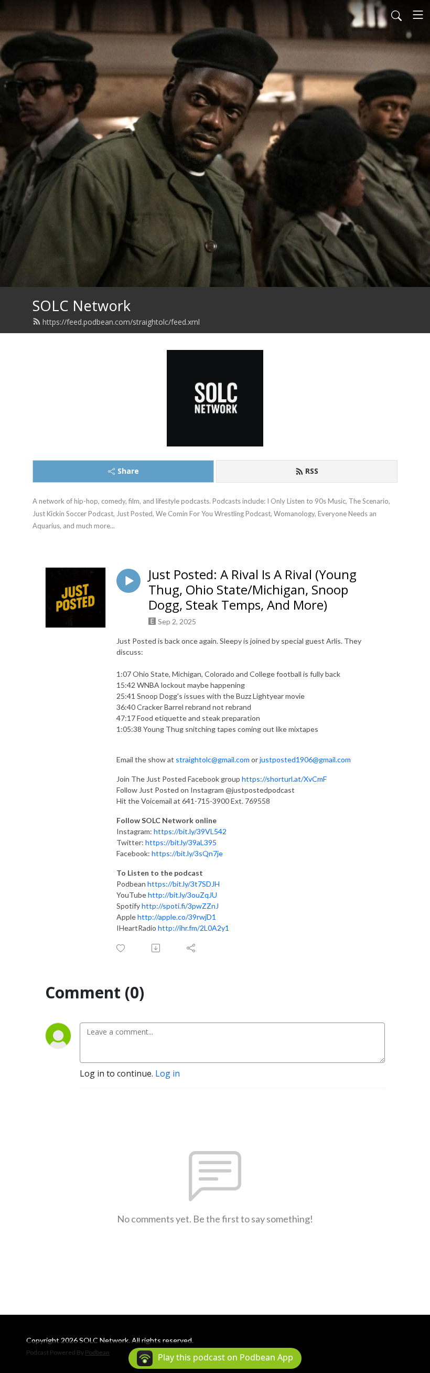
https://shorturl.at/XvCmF (284, 778)
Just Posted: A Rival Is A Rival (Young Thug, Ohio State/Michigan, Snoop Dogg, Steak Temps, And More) (252, 589)
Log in (167, 1073)
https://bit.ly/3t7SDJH (183, 883)
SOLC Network (82, 305)
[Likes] (121, 948)
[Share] (192, 948)
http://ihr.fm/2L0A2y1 (193, 927)
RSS (311, 471)
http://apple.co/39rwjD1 (176, 916)
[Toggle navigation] (418, 15)
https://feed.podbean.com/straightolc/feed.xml (121, 322)
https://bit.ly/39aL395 (181, 842)
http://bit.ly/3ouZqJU (182, 894)
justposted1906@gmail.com (305, 759)
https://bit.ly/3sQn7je (187, 853)
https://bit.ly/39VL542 (190, 831)
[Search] (396, 14)
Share (128, 471)
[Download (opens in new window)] (156, 948)
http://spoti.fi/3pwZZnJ (180, 905)
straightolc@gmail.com (213, 759)
